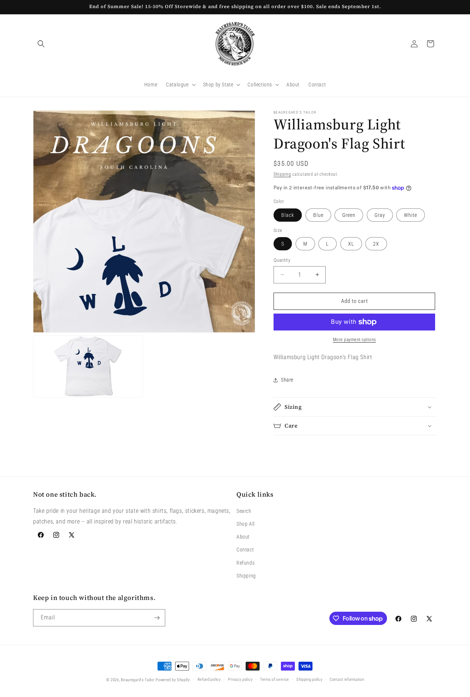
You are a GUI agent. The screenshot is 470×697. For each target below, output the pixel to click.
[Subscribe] (157, 617)
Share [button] (287, 380)
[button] (41, 44)
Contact (245, 550)
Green (348, 215)
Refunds (245, 563)
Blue (318, 215)
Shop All (245, 524)
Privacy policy (240, 679)
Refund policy (209, 679)
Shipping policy (309, 679)
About (243, 537)
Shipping (282, 174)
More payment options (354, 339)
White (410, 215)
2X (376, 244)
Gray (380, 215)
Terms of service (274, 679)
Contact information (347, 679)
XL (351, 244)
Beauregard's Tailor (137, 680)
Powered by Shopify (173, 680)
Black (287, 215)
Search (244, 511)
